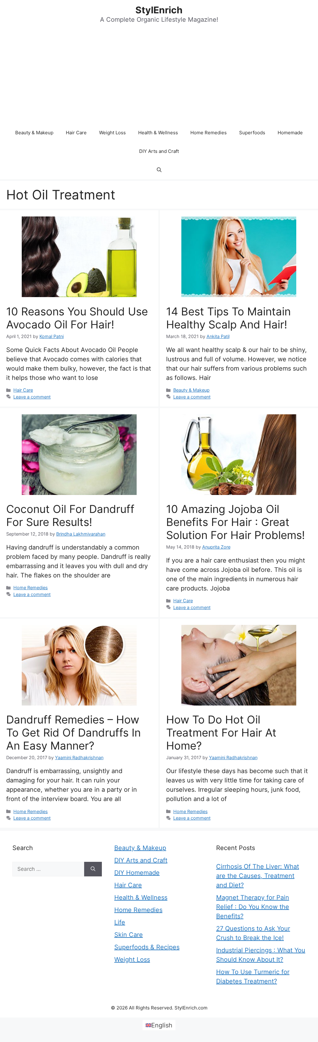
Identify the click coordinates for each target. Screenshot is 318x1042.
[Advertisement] (159, 76)
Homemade (290, 133)
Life (119, 922)
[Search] (93, 869)
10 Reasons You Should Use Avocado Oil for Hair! (77, 318)
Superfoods (252, 133)
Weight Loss (112, 133)
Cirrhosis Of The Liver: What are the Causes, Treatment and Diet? (257, 876)
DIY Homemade (137, 872)
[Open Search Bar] (159, 170)
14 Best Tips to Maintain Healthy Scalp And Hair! (228, 318)
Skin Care (128, 934)
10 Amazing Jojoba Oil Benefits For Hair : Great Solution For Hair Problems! (235, 521)
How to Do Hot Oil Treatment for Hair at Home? (221, 732)
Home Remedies (208, 133)
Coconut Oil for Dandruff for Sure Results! (70, 515)
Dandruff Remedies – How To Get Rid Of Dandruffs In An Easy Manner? (73, 732)
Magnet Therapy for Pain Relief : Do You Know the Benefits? (252, 907)
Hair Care (76, 133)
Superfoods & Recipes (146, 947)
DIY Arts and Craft (159, 151)
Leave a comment (32, 396)
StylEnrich (159, 10)
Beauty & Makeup (34, 133)
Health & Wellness (158, 133)
